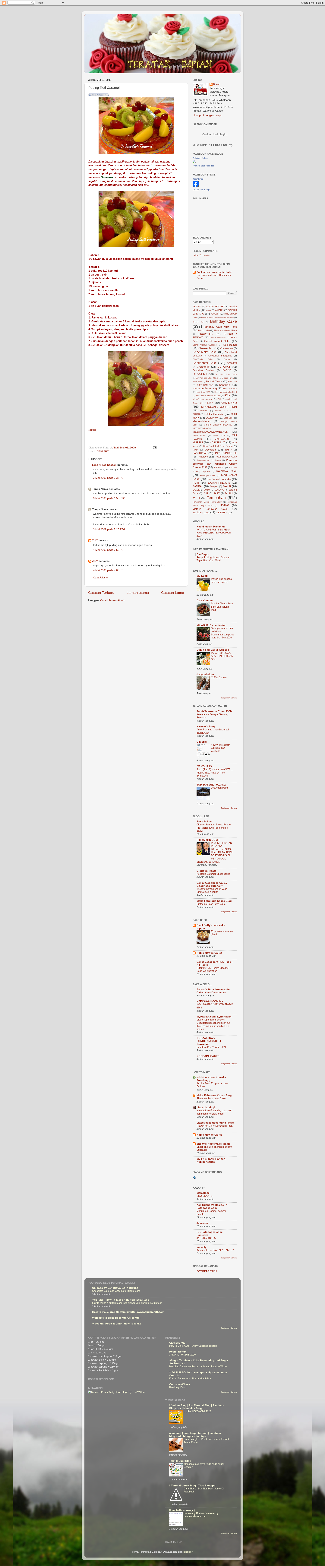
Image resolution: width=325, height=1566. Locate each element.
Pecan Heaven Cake (226, 456)
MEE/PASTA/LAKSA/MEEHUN (210, 431)
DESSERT (102, 451)
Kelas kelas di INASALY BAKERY (215, 1250)
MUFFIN (198, 442)
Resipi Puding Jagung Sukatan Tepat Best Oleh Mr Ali (213, 559)
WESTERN (221, 512)
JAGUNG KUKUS (206, 1238)
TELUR (196, 498)
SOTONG (219, 490)
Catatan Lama (172, 593)
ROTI (196, 482)
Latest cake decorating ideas (215, 1122)
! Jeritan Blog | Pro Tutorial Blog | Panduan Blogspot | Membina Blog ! (196, 1407)
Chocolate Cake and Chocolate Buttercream (116, 1290)
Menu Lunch (219, 435)
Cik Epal (202, 741)
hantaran (224, 385)
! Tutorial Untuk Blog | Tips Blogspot (192, 1485)
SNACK (196, 490)
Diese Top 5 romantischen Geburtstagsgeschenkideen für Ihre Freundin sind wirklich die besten (213, 1024)
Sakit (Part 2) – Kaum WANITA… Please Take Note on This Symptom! (215, 772)
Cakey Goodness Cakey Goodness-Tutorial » (212, 884)
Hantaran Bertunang (205, 388)
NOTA (195, 450)
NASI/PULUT (217, 442)
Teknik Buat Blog (180, 1461)
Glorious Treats (206, 870)
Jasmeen (202, 1223)
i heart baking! (206, 1107)
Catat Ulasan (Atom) (112, 600)
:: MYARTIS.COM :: (208, 840)
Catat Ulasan (101, 577)
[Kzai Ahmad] (196, 186)
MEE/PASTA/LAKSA (202, 428)
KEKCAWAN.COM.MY (210, 1001)
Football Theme (214, 381)
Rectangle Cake (207, 475)
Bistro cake (204, 330)
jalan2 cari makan (202, 399)
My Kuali (202, 575)
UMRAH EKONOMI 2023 (197, 1411)
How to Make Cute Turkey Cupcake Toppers (193, 1345)
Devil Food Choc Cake (226, 374)
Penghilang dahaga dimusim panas (221, 580)
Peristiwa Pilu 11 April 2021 (211, 1047)
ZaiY (95, 540)
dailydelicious (206, 674)
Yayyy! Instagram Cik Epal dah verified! (220, 747)
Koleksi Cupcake (214, 414)
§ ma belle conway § (182, 1510)
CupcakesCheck (179, 1384)
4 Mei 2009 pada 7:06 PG (108, 570)
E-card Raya (228, 378)
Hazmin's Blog (206, 726)
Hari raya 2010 (230, 389)
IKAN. (227, 395)
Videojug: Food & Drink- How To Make (116, 1323)
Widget (207, 255)
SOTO (207, 490)
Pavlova (203, 456)
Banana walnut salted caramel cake (217, 317)
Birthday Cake (223, 321)
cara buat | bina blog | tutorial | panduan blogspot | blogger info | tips (195, 1435)
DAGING (226, 370)
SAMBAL (198, 486)
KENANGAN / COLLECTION (219, 407)
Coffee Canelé (218, 677)
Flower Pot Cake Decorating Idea (214, 1125)
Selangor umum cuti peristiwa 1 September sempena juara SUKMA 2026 (222, 633)
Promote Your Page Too (203, 166)
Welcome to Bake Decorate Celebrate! (116, 1317)
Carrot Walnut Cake (217, 341)
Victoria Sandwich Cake (210, 509)
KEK (210, 402)
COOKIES (232, 363)
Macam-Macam (202, 421)
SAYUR (226, 486)
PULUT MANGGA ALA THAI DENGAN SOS (222, 655)
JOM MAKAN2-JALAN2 (211, 784)
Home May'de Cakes (209, 952)
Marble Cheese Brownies (218, 424)
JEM (218, 399)
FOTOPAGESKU (207, 1271)
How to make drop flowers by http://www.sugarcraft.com (128, 1312)
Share (92, 429)
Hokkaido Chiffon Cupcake (208, 395)
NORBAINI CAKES (208, 1056)
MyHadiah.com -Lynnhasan (214, 1016)
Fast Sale (197, 381)
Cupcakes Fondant (203, 370)
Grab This (199, 255)
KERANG (204, 411)
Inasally (202, 1247)
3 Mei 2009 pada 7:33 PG (108, 477)
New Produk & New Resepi (218, 446)
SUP (206, 493)
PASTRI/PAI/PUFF (226, 453)
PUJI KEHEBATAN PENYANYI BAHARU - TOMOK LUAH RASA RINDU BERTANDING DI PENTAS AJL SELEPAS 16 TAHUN (215, 852)
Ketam (218, 411)
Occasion (210, 449)
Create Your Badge (201, 189)
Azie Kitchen (205, 600)
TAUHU (229, 493)
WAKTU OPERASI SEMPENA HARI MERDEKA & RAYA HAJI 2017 (214, 532)
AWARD (219, 310)
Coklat (227, 359)
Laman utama (138, 593)
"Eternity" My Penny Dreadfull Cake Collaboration (213, 969)
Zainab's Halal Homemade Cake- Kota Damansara (213, 991)
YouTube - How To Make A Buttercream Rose (120, 1300)
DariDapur (203, 554)
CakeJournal (177, 1342)
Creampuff (203, 366)
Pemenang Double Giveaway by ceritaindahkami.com (201, 1515)
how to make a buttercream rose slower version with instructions (127, 1303)
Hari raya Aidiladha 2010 (225, 392)
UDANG (224, 505)
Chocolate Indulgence (220, 355)
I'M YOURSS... (205, 766)
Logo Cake (229, 418)
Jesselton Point (219, 787)
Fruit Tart (232, 381)
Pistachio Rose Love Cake (211, 904)
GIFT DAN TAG (205, 385)
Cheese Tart (205, 348)
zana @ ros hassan (104, 464)
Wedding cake (201, 512)
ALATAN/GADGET (215, 306)
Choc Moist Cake (205, 352)
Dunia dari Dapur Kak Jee (213, 649)
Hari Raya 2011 (203, 392)
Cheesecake (226, 348)
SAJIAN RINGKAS (219, 482)
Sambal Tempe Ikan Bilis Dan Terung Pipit (222, 606)
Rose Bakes (204, 821)
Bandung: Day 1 (178, 1387)
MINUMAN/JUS (222, 439)
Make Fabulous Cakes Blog (214, 901)
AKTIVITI (197, 306)
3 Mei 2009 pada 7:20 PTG (109, 529)
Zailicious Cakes (200, 158)
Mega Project (199, 435)
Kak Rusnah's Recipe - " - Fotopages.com (213, 1206)
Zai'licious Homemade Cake (214, 272)
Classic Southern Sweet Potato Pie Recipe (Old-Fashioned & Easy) (214, 827)
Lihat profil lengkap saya (207, 115)
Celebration (230, 344)
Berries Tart (198, 322)
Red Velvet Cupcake (219, 479)
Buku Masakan (218, 338)
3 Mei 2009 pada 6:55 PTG (109, 498)
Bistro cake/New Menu (225, 330)
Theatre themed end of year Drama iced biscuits (212, 890)
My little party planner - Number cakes (211, 1160)
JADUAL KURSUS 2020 (182, 1354)
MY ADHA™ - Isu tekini (211, 625)
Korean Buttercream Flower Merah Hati (190, 1378)
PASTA (228, 449)
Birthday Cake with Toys (220, 326)
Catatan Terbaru (101, 593)
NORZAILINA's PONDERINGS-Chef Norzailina (209, 1041)
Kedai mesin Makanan (211, 526)
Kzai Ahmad (198, 179)
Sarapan (214, 486)
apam (208, 310)
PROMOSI (219, 467)
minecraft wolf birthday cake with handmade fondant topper (214, 1112)
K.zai (216, 84)
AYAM (214, 313)
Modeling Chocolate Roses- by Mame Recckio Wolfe (198, 1366)
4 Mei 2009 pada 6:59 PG (108, 550)
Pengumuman (203, 460)
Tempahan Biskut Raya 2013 (207, 502)
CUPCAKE (224, 366)
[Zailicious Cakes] (194, 162)
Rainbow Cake (226, 471)
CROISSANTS (205, 1195)
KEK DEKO (229, 402)
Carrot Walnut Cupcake (205, 345)
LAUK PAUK (212, 417)
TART (216, 493)
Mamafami (203, 1192)
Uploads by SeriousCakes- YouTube (115, 1287)
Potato (218, 460)
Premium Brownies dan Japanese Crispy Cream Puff (215, 464)
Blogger (187, 1551)
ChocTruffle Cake (203, 359)
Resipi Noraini (178, 1351)
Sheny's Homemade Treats (213, 1143)
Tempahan (216, 497)
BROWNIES (205, 334)
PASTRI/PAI (200, 453)
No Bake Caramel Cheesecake (213, 873)
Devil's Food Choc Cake (207, 378)
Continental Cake (205, 363)
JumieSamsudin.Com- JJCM (214, 711)
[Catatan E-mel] (154, 447)
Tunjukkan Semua (229, 698)
